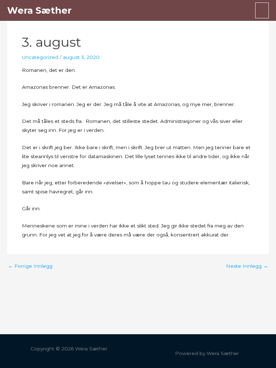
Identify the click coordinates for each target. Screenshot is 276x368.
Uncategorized (40, 57)
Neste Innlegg (247, 266)
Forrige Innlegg (30, 266)
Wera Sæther (39, 10)
